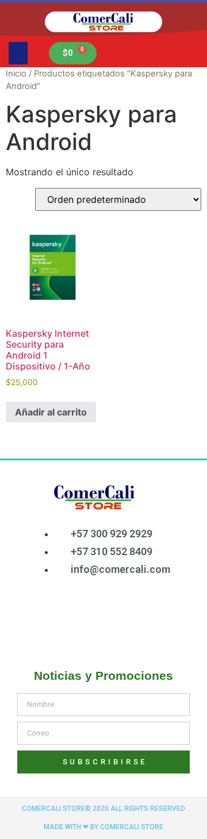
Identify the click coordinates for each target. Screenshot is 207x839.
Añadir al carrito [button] (51, 412)
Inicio (16, 73)
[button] (18, 53)
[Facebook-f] (57, 611)
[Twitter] (94, 611)
